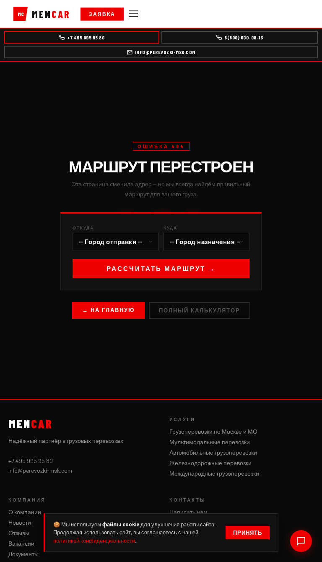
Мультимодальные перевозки (209, 441)
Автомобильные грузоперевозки (213, 452)
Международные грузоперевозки (214, 473)
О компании (24, 511)
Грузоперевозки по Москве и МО (213, 431)
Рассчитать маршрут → (161, 268)
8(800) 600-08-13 (243, 37)
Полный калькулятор (199, 310)
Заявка (102, 14)
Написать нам (188, 511)
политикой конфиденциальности (94, 540)
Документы (23, 553)
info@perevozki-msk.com (165, 52)
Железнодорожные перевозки (210, 462)
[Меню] (133, 14)
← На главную (108, 310)
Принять (247, 532)
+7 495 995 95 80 (85, 37)
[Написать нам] (301, 541)
